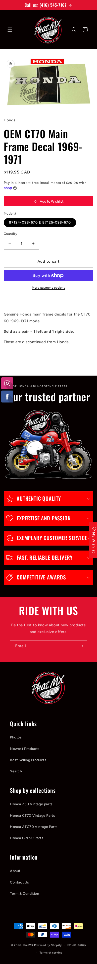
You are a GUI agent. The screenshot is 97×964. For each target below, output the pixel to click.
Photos (16, 737)
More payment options (48, 287)
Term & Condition (24, 893)
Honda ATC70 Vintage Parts (34, 827)
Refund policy (76, 945)
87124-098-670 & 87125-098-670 (40, 222)
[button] (9, 29)
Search (16, 771)
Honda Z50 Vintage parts (31, 804)
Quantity (10, 234)
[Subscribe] (81, 646)
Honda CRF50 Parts (26, 838)
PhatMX (28, 945)
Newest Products (25, 749)
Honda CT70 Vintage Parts (32, 815)
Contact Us (19, 882)
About (15, 871)
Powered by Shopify (48, 945)
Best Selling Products (28, 760)
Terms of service (51, 952)
